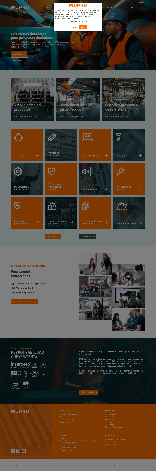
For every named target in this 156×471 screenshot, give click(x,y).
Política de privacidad (74, 21)
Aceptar (83, 27)
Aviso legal (85, 21)
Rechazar (73, 27)
